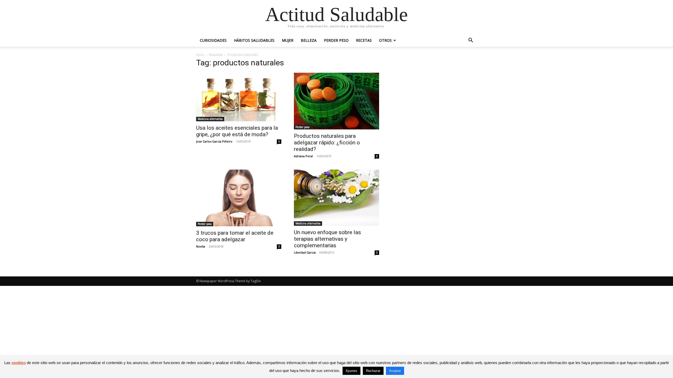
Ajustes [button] (351, 371)
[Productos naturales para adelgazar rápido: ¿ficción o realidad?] (336, 101)
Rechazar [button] (373, 371)
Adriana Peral (303, 156)
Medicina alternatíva (210, 119)
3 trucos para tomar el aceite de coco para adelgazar (234, 236)
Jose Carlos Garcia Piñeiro (214, 141)
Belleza (309, 40)
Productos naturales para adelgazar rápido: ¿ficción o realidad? (327, 142)
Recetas (364, 40)
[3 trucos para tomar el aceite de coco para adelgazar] (238, 198)
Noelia (200, 246)
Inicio (200, 54)
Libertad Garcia (305, 252)
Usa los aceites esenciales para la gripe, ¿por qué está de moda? (237, 131)
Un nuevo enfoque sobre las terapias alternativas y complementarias (327, 239)
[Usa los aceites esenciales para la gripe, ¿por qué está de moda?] (238, 97)
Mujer (287, 40)
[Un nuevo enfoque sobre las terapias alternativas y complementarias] (336, 198)
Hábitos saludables (254, 40)
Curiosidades (213, 40)
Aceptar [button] (395, 371)
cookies (19, 362)
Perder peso (336, 40)
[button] (470, 40)
